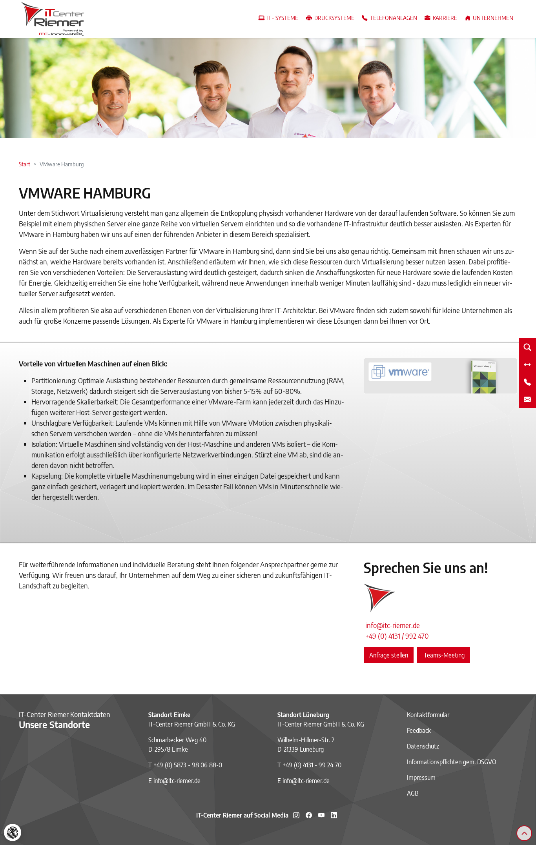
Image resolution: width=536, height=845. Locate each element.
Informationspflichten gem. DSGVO (451, 762)
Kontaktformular (428, 715)
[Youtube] (321, 815)
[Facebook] (309, 815)
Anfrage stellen (388, 655)
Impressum (421, 777)
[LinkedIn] (334, 815)
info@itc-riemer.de (392, 625)
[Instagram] (296, 815)
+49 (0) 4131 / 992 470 (397, 635)
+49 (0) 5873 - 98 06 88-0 (187, 765)
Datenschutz (423, 746)
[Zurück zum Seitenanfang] (524, 833)
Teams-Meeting (443, 655)
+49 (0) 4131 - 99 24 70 (312, 765)
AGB (413, 793)
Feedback (419, 730)
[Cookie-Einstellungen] (12, 832)
